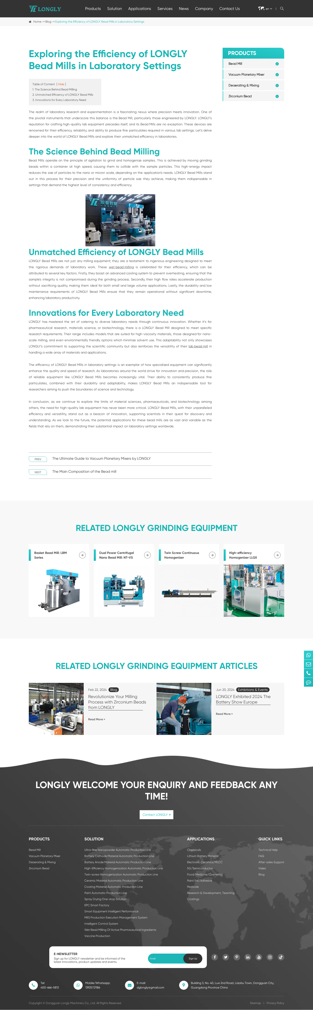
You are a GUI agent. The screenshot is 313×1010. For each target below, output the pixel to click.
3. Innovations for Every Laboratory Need (59, 100)
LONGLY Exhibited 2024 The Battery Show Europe (243, 699)
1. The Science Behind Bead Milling (54, 89)
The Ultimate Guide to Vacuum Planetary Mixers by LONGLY (101, 458)
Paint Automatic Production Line (105, 893)
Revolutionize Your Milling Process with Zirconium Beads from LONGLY (117, 702)
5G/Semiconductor (200, 868)
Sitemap (255, 1003)
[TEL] (308, 673)
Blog (48, 21)
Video (262, 868)
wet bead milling (121, 267)
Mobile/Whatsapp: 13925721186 (97, 985)
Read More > (96, 719)
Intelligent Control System (101, 923)
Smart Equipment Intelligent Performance (111, 911)
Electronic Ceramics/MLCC (205, 862)
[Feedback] (308, 682)
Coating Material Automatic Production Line (113, 886)
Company (204, 8)
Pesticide (193, 886)
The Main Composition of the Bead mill (84, 471)
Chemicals (194, 850)
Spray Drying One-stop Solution (105, 899)
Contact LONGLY (156, 814)
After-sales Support (271, 862)
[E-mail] (308, 664)
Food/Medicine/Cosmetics (205, 874)
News (184, 8)
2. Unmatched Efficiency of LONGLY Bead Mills (62, 94)
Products (93, 8)
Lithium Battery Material (202, 856)
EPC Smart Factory (96, 905)
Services (165, 8)
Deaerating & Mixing (244, 85)
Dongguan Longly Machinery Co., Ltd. (71, 1003)
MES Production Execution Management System (115, 917)
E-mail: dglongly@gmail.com (150, 985)
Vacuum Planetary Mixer (246, 74)
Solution (114, 8)
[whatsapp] (308, 655)
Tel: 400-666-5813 (50, 985)
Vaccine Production (97, 936)
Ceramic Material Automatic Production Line (113, 880)
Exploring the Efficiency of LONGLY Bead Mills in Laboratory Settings (99, 21)
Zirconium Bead (240, 96)
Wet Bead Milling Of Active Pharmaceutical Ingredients (120, 930)
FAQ (261, 856)
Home (37, 21)
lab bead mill (198, 346)
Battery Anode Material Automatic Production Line (117, 862)
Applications (139, 8)
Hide (61, 84)
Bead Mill (235, 63)
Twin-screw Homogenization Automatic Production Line (121, 874)
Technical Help (268, 850)
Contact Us (229, 8)
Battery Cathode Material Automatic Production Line (119, 856)
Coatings (193, 899)
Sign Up (193, 958)
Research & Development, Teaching (210, 893)
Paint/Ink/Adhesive (199, 880)
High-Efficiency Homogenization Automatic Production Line (123, 868)
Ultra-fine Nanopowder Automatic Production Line (117, 850)
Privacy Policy (275, 1003)
